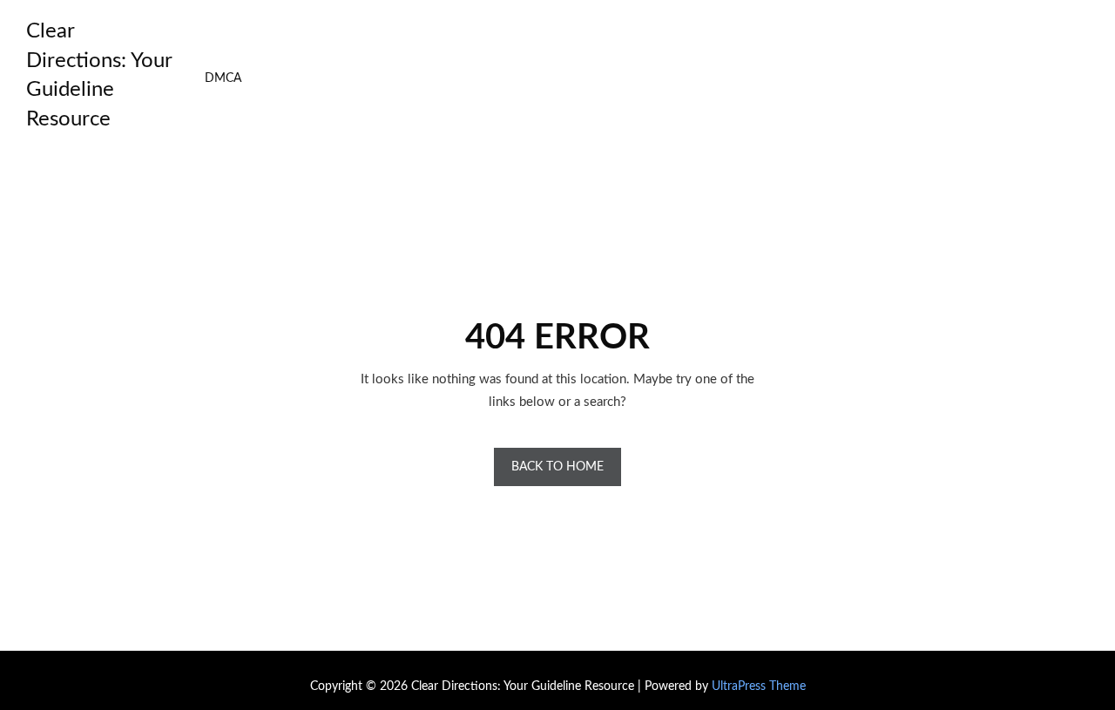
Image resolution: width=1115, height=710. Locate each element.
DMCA (223, 78)
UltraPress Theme (759, 686)
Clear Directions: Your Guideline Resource (99, 75)
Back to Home (557, 467)
